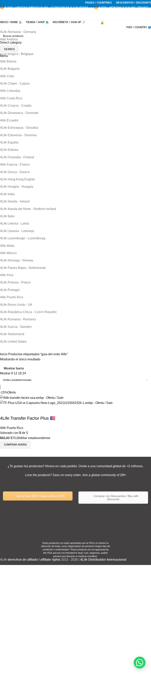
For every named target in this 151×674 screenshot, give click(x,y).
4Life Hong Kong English (17, 179)
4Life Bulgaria (9, 68)
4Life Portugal (9, 290)
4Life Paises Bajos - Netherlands (23, 267)
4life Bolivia (8, 61)
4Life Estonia (9, 149)
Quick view (5, 410)
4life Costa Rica (11, 98)
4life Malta (7, 245)
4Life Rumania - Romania (18, 319)
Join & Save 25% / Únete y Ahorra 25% (40, 496)
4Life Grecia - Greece (15, 172)
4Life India (7, 194)
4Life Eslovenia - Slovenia (18, 135)
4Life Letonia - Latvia (14, 223)
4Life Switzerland (12, 334)
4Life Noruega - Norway (16, 260)
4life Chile (7, 76)
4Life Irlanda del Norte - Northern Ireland (28, 209)
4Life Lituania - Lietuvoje (17, 231)
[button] (139, 662)
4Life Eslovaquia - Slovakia (19, 127)
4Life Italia (7, 216)
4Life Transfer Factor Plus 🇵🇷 (27, 418)
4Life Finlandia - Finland (17, 157)
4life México (8, 253)
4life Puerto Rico (11, 297)
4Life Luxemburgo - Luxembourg (22, 238)
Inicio (4, 354)
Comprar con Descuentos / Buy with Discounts (115, 497)
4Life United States (13, 341)
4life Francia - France (15, 164)
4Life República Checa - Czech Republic (28, 312)
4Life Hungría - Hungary (16, 186)
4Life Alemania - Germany (18, 32)
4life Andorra (9, 39)
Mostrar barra (14, 368)
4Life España (9, 142)
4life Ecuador (9, 120)
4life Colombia (10, 90)
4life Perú (6, 275)
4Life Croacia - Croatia (15, 105)
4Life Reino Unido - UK (16, 304)
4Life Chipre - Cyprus (15, 83)
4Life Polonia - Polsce (15, 282)
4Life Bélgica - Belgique (16, 54)
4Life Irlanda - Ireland (14, 201)
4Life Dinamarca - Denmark (19, 113)
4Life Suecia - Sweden (16, 326)
